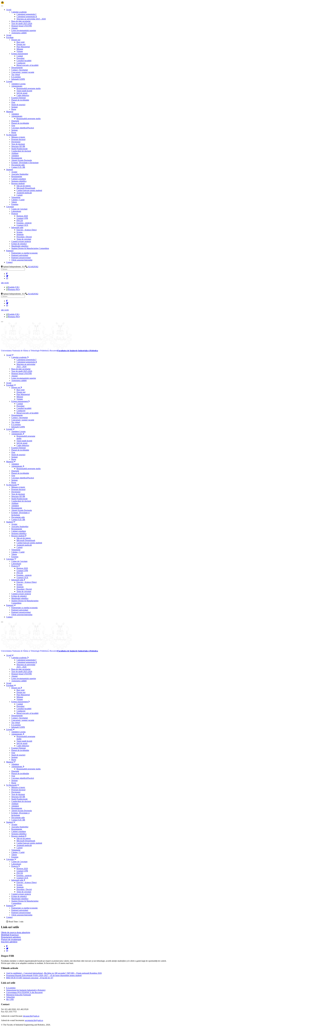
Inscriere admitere (9, 942)
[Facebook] (6, 274)
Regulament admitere (11, 937)
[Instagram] (7, 278)
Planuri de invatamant (11, 939)
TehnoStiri (10, 997)
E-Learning (10, 988)
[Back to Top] (2, 3)
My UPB (10, 999)
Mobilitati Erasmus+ (10, 935)
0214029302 (33, 267)
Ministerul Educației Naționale (18, 995)
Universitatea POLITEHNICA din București (24, 992)
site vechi (5, 283)
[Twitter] (7, 276)
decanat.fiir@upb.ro (31, 1016)
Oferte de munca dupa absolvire (15, 932)
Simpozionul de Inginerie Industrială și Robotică (25, 990)
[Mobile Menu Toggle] (2, 321)
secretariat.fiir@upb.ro (34, 1020)
